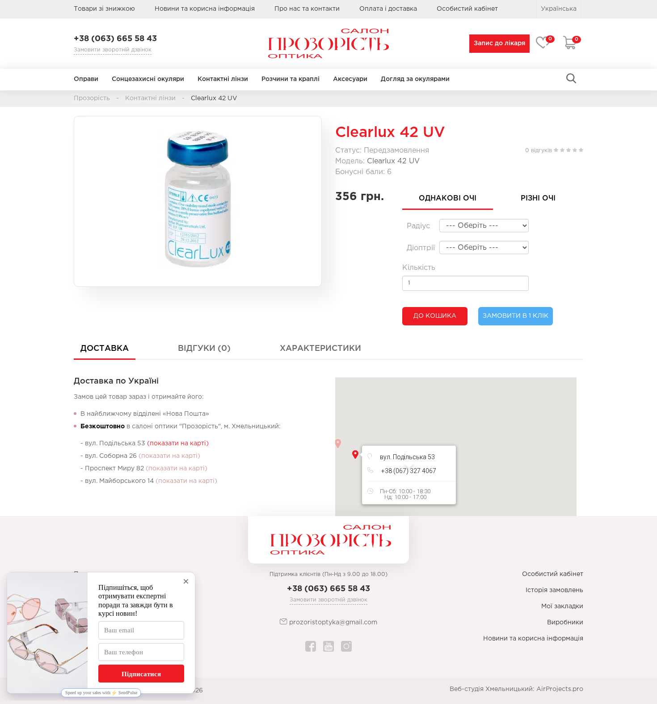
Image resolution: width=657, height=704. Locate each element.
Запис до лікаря (499, 43)
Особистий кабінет (552, 574)
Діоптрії (421, 248)
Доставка (104, 348)
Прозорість (92, 98)
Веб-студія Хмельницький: (492, 689)
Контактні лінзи (223, 79)
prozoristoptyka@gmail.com (332, 622)
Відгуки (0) (204, 348)
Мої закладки (562, 606)
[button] (355, 454)
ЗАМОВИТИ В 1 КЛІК (515, 316)
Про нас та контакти (307, 9)
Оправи (86, 79)
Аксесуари (350, 79)
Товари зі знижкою (104, 9)
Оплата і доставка (388, 9)
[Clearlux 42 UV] (198, 197)
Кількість (418, 268)
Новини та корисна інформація (205, 9)
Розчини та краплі (290, 79)
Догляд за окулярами (415, 79)
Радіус (418, 226)
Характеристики (320, 348)
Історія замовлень (554, 590)
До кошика (434, 316)
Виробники (565, 622)
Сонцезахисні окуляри (148, 79)
